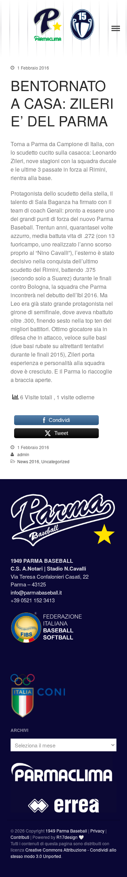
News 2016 (28, 461)
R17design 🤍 (70, 837)
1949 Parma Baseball (66, 831)
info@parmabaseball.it (36, 592)
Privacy (97, 831)
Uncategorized (55, 461)
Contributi (20, 837)
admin (23, 454)
